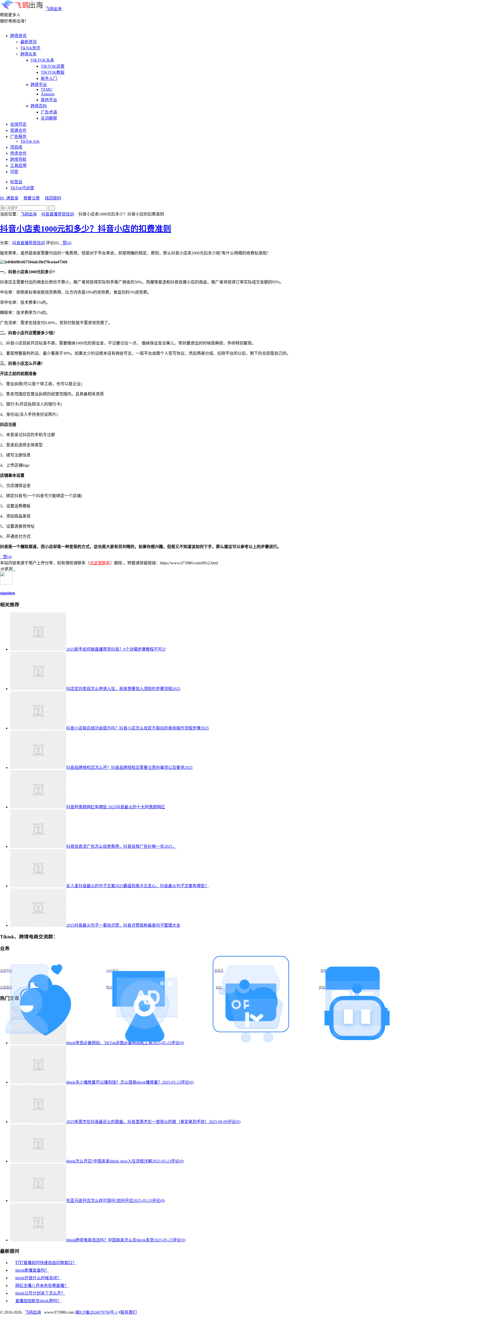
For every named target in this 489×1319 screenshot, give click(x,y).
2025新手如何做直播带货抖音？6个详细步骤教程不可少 (116, 649)
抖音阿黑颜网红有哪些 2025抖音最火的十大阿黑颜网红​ (115, 807)
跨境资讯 (18, 36)
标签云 (16, 182)
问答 (14, 171)
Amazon (48, 94)
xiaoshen (7, 593)
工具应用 (18, 165)
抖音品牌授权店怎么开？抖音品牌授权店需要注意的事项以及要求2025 (129, 767)
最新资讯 (28, 42)
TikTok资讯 (30, 48)
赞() (65, 243)
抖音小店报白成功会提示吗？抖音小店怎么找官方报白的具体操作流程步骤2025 (137, 728)
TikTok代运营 (22, 188)
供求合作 (18, 153)
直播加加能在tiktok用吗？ (38, 1301)
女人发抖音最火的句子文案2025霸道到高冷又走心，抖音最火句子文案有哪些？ (137, 886)
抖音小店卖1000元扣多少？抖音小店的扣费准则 (85, 228)
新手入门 (49, 78)
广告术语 (49, 112)
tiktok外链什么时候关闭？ (38, 1278)
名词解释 (49, 118)
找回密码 (53, 198)
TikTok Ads (29, 141)
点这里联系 (100, 563)
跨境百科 (39, 106)
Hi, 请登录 (9, 198)
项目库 (16, 147)
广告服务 (18, 136)
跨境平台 (39, 84)
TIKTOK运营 (52, 66)
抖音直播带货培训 (57, 214)
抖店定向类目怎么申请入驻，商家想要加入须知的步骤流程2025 (123, 688)
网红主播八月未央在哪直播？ (41, 1285)
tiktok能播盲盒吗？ (32, 1270)
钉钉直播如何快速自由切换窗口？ (45, 1262)
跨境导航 (18, 159)
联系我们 (128, 1312)
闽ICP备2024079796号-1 (96, 1312)
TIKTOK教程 (52, 72)
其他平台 (49, 100)
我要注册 (31, 198)
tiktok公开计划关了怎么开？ (40, 1293)
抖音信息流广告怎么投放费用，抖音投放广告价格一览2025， (121, 846)
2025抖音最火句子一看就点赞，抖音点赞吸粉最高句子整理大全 (123, 925)
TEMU (46, 89)
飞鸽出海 (53, 9)
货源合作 (18, 130)
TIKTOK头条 (42, 60)
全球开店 (18, 124)
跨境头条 (28, 54)
